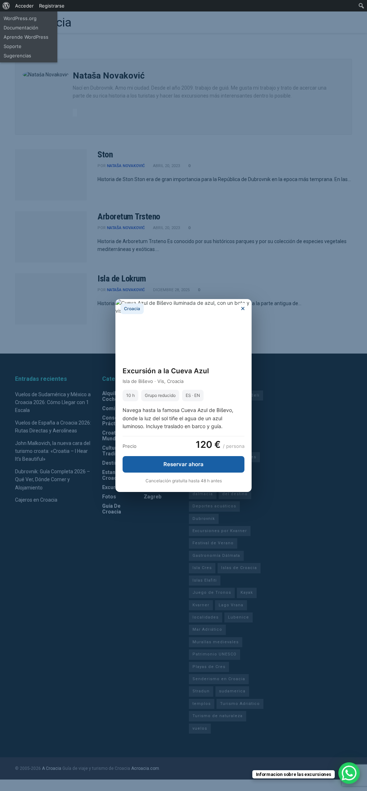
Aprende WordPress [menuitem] (26, 37)
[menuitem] (6, 5)
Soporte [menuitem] (13, 46)
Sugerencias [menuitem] (17, 55)
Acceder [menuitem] (24, 6)
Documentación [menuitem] (21, 27)
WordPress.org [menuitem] (20, 18)
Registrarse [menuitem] (52, 6)
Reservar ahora (183, 464)
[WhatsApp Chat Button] (349, 773)
